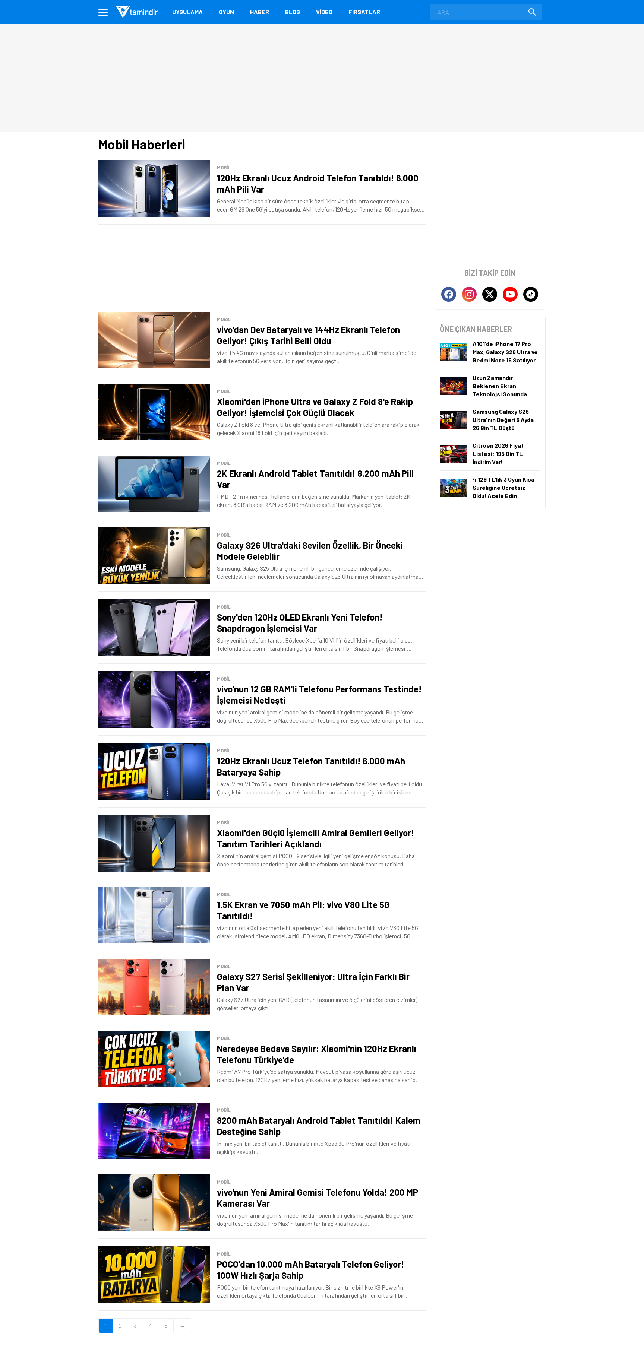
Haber (259, 11)
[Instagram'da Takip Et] (469, 294)
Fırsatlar (364, 11)
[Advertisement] (262, 264)
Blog (292, 11)
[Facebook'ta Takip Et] (448, 294)
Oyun (226, 11)
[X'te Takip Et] (489, 294)
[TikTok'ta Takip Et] (530, 294)
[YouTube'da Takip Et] (510, 294)
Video (324, 11)
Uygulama (187, 11)
